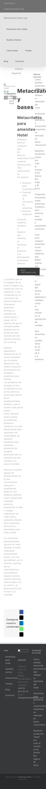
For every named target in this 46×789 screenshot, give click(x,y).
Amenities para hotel (9, 660)
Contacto (9, 695)
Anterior (19, 69)
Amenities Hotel (24, 777)
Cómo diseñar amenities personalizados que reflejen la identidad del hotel (37, 673)
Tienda (8, 684)
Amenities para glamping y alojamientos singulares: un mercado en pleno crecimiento (37, 709)
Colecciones (9, 678)
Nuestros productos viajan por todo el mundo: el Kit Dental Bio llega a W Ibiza (40, 170)
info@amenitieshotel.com (14, 9)
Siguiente (16, 73)
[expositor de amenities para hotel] (12, 91)
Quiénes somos (9, 670)
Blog (7, 689)
